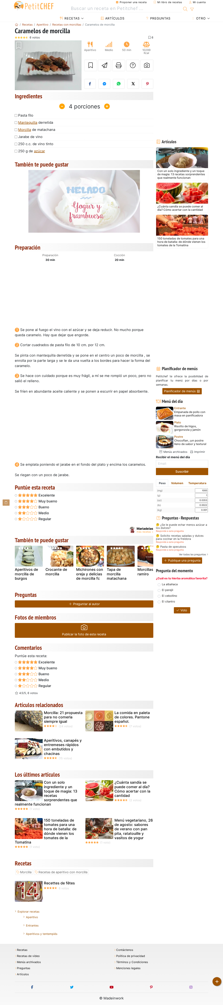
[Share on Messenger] (104, 84)
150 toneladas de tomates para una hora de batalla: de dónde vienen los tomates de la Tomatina (45, 831)
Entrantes (32, 925)
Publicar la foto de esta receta (84, 634)
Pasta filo (25, 115)
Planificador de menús (180, 391)
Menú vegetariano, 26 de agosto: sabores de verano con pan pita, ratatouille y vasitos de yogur (133, 829)
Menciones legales (128, 968)
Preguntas (159, 18)
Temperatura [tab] (197, 483)
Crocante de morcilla (56, 571)
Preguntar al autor (86, 604)
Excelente (46, 495)
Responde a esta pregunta (170, 531)
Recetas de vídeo (28, 956)
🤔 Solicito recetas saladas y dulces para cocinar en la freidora (179, 537)
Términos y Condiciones (132, 962)
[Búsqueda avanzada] (192, 9)
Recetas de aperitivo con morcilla (63, 872)
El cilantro (168, 601)
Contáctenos (124, 950)
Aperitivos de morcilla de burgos (26, 573)
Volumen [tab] (177, 483)
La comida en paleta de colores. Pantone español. (132, 717)
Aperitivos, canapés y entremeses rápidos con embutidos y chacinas (63, 747)
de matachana (36, 130)
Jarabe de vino (30, 137)
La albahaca (170, 584)
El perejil (167, 590)
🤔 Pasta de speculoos (171, 546)
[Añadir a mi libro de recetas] (90, 65)
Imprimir (199, 452)
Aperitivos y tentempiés (41, 934)
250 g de (31, 151)
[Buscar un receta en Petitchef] (185, 9)
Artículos (114, 18)
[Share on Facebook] (90, 84)
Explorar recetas (28, 911)
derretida (35, 122)
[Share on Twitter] (133, 84)
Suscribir (182, 471)
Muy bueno (47, 501)
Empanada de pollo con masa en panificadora (189, 413)
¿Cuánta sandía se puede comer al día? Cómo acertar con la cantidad (132, 789)
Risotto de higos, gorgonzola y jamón (187, 428)
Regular (44, 519)
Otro (200, 18)
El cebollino (169, 595)
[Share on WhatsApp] (119, 84)
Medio (43, 513)
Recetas (71, 18)
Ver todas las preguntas (192, 554)
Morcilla (24, 130)
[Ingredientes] (6, 502)
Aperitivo (32, 917)
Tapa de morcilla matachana (116, 573)
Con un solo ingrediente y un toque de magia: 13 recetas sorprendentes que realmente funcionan (46, 793)
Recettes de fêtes (59, 883)
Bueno (43, 507)
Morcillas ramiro (145, 571)
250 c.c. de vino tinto (35, 144)
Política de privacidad (130, 956)
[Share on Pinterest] (147, 84)
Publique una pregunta (184, 560)
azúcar (39, 151)
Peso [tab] (162, 483)
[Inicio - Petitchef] (16, 24)
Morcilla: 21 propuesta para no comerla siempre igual (63, 717)
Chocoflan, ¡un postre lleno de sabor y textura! (190, 442)
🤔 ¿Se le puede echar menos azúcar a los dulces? (181, 526)
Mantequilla (27, 122)
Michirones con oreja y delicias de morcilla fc (89, 573)
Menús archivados (175, 452)
